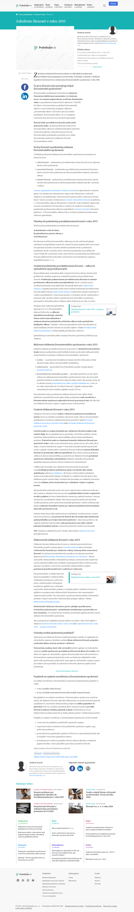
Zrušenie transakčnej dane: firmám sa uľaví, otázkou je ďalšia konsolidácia (99, 829)
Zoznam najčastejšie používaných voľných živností (54, 190)
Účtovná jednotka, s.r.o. (37, 775)
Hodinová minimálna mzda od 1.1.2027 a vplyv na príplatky (100, 853)
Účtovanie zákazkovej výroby (87, 63)
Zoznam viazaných (82, 209)
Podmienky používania (93, 906)
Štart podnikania (25, 14)
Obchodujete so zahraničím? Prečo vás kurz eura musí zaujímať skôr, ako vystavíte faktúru (65, 853)
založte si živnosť (86, 531)
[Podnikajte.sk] (24, 6)
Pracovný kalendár (49, 896)
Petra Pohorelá (100, 803)
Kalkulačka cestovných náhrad (53, 881)
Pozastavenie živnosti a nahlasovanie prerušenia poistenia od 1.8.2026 (46, 808)
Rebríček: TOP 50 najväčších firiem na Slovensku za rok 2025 (31, 859)
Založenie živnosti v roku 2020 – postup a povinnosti (87, 310)
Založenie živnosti (51, 753)
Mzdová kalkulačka (49, 878)
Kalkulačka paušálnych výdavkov (53, 884)
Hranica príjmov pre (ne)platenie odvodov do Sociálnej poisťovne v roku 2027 (49, 794)
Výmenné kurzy (47, 890)
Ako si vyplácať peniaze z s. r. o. (63, 828)
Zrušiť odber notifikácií (23, 908)
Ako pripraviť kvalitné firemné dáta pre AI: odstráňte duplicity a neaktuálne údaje (67, 860)
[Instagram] (28, 880)
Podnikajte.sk (47, 906)
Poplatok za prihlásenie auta (52, 893)
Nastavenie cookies (110, 906)
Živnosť (50, 14)
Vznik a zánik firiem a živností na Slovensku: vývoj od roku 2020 (101, 794)
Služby (113, 4)
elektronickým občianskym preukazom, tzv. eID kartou (65, 556)
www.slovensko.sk (44, 370)
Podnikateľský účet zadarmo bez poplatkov (92, 55)
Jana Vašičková (58, 789)
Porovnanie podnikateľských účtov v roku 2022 (93, 52)
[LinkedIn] (18, 880)
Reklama (98, 878)
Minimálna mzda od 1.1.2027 (96, 859)
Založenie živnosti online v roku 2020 (85, 577)
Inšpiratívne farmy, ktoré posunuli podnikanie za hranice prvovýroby (30, 828)
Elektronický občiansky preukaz (47, 602)
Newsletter (73, 881)
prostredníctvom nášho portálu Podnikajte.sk (70, 383)
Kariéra (97, 881)
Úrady (71, 878)
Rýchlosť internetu (49, 887)
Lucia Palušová (100, 789)
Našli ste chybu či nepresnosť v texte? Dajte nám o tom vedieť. (56, 757)
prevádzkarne (57, 473)
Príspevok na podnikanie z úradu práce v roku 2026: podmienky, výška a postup (32, 852)
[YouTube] (33, 880)
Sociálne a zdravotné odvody (43, 789)
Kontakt (98, 884)
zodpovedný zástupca (61, 292)
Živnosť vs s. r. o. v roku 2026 (99, 806)
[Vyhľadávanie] (104, 5)
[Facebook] (23, 880)
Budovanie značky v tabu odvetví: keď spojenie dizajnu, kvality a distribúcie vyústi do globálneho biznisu (31, 834)
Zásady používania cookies (74, 906)
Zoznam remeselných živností (78, 200)
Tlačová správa (58, 803)
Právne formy (39, 14)
